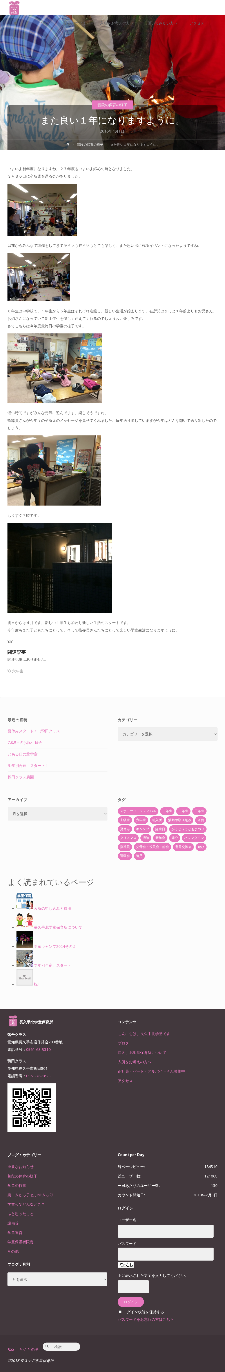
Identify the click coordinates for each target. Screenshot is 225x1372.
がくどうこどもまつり (187, 829)
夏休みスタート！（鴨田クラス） (36, 730)
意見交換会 (183, 846)
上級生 (125, 820)
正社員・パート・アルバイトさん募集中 (151, 1071)
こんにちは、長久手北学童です (144, 1033)
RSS (10, 1349)
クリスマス (128, 837)
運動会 (125, 855)
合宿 (200, 820)
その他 (13, 1251)
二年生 (183, 811)
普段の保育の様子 (112, 104)
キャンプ (142, 829)
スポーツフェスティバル (138, 811)
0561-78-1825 (38, 1075)
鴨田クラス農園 (21, 776)
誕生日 (160, 829)
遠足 (139, 855)
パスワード (127, 1243)
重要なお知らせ (20, 1166)
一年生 (167, 811)
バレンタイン (194, 837)
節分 (174, 837)
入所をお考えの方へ (134, 1061)
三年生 (199, 811)
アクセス (125, 1080)
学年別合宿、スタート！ (28, 765)
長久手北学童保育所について (142, 1052)
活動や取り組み (179, 820)
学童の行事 (16, 1185)
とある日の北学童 (23, 754)
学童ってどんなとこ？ (26, 1204)
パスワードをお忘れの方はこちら (146, 1319)
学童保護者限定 (20, 1241)
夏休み (125, 829)
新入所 (157, 820)
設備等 (13, 1223)
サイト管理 (28, 1349)
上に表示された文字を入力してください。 (153, 1275)
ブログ (123, 1043)
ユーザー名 (127, 1219)
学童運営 (14, 1232)
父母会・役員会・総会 (152, 846)
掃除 (146, 837)
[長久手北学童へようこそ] (14, 7)
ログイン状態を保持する (143, 1311)
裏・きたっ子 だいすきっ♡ (30, 1194)
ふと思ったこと (20, 1213)
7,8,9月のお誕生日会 (25, 742)
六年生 (17, 670)
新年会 (160, 837)
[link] (13, 39)
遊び (201, 846)
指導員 (125, 846)
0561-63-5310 (38, 1049)
